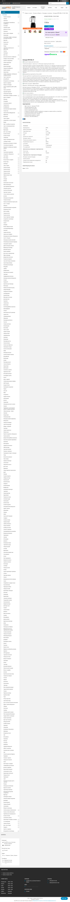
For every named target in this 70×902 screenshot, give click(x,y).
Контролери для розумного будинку (10, 241)
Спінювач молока (7, 520)
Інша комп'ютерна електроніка (9, 261)
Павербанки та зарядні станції (9, 583)
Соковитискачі (6, 105)
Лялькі (5, 150)
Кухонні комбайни (7, 251)
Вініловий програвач (7, 666)
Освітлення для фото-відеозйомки (10, 439)
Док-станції (6, 466)
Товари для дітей (7, 171)
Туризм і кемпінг (7, 508)
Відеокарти (6, 468)
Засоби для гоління (7, 527)
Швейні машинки (7, 70)
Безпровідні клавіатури (8, 489)
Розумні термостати (7, 430)
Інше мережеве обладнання (9, 186)
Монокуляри (6, 339)
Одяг (4, 752)
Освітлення (6, 708)
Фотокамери (6, 358)
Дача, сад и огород (7, 131)
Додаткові (5, 40)
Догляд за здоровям (7, 767)
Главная (28, 7)
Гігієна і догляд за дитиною (9, 194)
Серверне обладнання (8, 746)
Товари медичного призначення (10, 470)
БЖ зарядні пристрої (7, 373)
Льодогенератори (7, 493)
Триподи (5, 512)
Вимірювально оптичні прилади (10, 579)
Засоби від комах (7, 723)
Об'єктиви (5, 592)
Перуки (5, 388)
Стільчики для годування (8, 145)
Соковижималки (7, 335)
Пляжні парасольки (7, 62)
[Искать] (67, 3)
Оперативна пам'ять (7, 464)
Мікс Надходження (7, 558)
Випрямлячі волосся (7, 560)
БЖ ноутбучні (6, 736)
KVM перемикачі (7, 652)
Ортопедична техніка (7, 641)
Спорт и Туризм (6, 118)
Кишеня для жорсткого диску (9, 287)
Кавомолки (6, 441)
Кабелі (5, 514)
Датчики (5, 196)
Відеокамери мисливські (8, 773)
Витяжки (5, 180)
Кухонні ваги (6, 42)
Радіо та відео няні (7, 77)
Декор (5, 623)
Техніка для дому (7, 167)
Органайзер (6, 327)
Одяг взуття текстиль (7, 719)
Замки (5, 581)
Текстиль (5, 51)
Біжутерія (5, 413)
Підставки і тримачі (7, 192)
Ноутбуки (5, 710)
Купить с (46, 29)
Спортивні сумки (7, 27)
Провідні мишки (7, 521)
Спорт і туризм (6, 165)
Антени (5, 556)
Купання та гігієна (7, 29)
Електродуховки (7, 293)
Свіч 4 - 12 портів (7, 203)
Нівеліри (5, 537)
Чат (65, 898)
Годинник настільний (8, 654)
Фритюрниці (6, 129)
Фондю (5, 122)
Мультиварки (6, 637)
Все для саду (6, 161)
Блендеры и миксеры (47, 13)
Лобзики (5, 679)
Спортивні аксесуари (8, 598)
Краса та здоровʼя (7, 97)
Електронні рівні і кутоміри (9, 750)
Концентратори (6, 295)
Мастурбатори (6, 356)
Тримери (5, 474)
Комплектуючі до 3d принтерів (9, 312)
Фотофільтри (6, 487)
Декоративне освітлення (8, 257)
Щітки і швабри (6, 211)
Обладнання (6, 420)
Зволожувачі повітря (7, 796)
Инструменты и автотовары (9, 81)
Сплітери (5, 548)
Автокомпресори (7, 485)
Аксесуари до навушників (8, 198)
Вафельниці (6, 114)
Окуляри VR (6, 282)
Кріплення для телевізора (8, 283)
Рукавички (6, 31)
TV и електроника (7, 821)
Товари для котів (7, 567)
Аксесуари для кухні (7, 352)
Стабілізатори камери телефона (10, 381)
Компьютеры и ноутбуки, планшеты (10, 95)
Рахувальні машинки (8, 259)
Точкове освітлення (7, 324)
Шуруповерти (6, 495)
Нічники (5, 280)
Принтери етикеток (7, 575)
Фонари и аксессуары (8, 808)
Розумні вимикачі (7, 525)
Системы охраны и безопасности (10, 810)
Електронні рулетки (7, 188)
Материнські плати (7, 209)
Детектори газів (7, 605)
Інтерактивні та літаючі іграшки (10, 120)
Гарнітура (5, 664)
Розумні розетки (7, 436)
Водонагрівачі (6, 64)
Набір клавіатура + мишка (9, 411)
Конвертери (6, 594)
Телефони (5, 518)
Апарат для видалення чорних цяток (10, 201)
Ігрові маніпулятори (7, 424)
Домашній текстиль (7, 249)
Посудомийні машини (8, 600)
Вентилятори (6, 304)
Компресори (6, 35)
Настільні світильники (8, 190)
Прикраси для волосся (8, 445)
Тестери (5, 569)
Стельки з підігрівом (7, 529)
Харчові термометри (7, 717)
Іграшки (5, 607)
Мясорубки (6, 266)
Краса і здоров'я (7, 379)
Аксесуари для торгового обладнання (11, 236)
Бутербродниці (6, 107)
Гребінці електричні (7, 523)
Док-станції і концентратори (9, 253)
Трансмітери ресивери (8, 262)
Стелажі (5, 573)
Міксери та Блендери (7, 84)
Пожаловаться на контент (38, 900)
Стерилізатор (6, 303)
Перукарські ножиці (7, 586)
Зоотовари (6, 163)
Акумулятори (6, 72)
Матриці (5, 784)
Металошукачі (6, 443)
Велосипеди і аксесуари (8, 590)
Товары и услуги (28, 13)
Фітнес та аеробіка (7, 670)
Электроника (6, 806)
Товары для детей (7, 804)
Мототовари (6, 285)
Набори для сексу (7, 478)
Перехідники (6, 535)
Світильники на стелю (8, 771)
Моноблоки (6, 744)
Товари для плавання (8, 759)
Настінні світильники (8, 348)
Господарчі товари (7, 141)
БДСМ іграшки (6, 383)
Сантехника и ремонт (8, 103)
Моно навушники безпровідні (9, 714)
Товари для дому (7, 173)
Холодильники (6, 220)
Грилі (5, 778)
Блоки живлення (7, 602)
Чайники (5, 18)
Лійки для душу (6, 447)
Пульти (5, 377)
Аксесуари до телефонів (8, 626)
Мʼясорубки (6, 101)
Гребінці (5, 268)
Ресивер (5, 615)
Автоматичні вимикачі (8, 457)
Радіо (5, 696)
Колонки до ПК (6, 479)
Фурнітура (5, 794)
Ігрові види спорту (7, 700)
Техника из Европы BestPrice (8, 873)
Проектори (6, 725)
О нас (56, 7)
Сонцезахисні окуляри (8, 93)
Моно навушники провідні (8, 687)
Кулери (5, 360)
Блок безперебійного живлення (9, 306)
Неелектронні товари (7, 346)
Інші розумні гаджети (8, 243)
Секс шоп (5, 390)
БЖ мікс (5, 400)
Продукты (5, 827)
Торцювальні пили (7, 371)
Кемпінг (5, 177)
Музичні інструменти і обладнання (10, 434)
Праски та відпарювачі (8, 60)
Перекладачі (6, 777)
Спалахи (5, 677)
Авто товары (6, 157)
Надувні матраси (7, 396)
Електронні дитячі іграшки (8, 712)
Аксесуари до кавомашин (8, 785)
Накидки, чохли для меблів (9, 58)
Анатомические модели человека (10, 108)
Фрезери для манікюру (8, 247)
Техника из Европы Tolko (7, 874)
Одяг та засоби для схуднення (9, 124)
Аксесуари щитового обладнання (10, 278)
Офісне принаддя (7, 255)
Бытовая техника (7, 133)
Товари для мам (7, 213)
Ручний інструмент (7, 476)
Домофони (6, 639)
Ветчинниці (6, 116)
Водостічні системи (7, 787)
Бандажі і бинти (7, 385)
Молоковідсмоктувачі (8, 635)
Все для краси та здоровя (8, 159)
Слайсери (5, 565)
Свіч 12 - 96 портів (7, 238)
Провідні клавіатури (7, 460)
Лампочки (5, 230)
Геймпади (5, 685)
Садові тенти (6, 314)
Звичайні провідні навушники (9, 798)
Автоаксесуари (6, 325)
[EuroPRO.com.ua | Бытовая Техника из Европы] (6, 8)
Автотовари (6, 563)
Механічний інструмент (8, 769)
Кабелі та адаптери (7, 748)
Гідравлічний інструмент (8, 689)
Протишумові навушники (8, 387)
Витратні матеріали (7, 658)
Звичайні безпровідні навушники (10, 207)
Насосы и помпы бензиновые (9, 812)
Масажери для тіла (7, 341)
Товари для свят (7, 775)
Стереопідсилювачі (7, 316)
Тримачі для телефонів (8, 234)
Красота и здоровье (7, 82)
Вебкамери (6, 731)
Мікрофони (6, 756)
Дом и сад (5, 54)
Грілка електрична (7, 364)
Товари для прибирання (8, 68)
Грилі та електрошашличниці (9, 126)
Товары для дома (7, 823)
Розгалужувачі (6, 554)
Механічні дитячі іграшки (8, 668)
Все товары (35, 7)
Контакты (50, 7)
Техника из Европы (37, 13)
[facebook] (23, 119)
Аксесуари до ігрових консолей (9, 240)
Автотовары (6, 128)
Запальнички (6, 683)
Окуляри (5, 406)
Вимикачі (5, 611)
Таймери (5, 706)
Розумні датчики (7, 215)
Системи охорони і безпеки (9, 354)
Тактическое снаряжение (8, 152)
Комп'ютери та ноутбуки (8, 763)
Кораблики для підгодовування (9, 813)
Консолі (5, 643)
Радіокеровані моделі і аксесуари (10, 453)
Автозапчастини (7, 481)
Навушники (6, 727)
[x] (24, 119)
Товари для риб (6, 333)
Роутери (5, 691)
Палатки (5, 322)
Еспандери (6, 25)
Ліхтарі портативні (7, 698)
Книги (5, 761)
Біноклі (5, 662)
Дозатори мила (6, 299)
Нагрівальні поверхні (8, 675)
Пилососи (5, 645)
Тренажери (6, 660)
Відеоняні (5, 651)
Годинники (6, 491)
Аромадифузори (7, 308)
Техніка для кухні (7, 169)
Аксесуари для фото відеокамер (10, 418)
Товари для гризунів (7, 633)
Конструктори (6, 398)
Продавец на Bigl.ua (35, 899)
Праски (5, 222)
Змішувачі (5, 483)
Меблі (5, 392)
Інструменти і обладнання (8, 154)
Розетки (5, 577)
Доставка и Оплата (43, 8)
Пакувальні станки (7, 497)
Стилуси (5, 310)
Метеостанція (6, 432)
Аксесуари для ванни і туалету (9, 404)
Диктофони (6, 800)
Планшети (5, 742)
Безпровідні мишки (7, 542)
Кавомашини (6, 500)
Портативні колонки (7, 449)
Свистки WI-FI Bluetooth (8, 516)
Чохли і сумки (6, 329)
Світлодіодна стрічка (7, 375)
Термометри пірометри (8, 789)
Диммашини (6, 367)
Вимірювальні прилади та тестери (10, 143)
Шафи (5, 350)
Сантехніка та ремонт (8, 369)
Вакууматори (6, 415)
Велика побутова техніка (8, 226)
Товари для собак (7, 588)
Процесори (6, 738)
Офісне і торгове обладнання (9, 704)
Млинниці (5, 99)
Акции (62, 7)
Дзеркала (5, 541)
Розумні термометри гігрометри (10, 571)
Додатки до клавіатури (8, 621)
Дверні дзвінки (6, 619)
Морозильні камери (7, 693)
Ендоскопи (6, 301)
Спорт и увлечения (7, 89)
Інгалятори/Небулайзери (8, 228)
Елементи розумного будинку (9, 754)
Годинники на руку (7, 544)
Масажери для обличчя (8, 320)
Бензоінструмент (7, 802)
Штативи (5, 672)
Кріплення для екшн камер (9, 673)
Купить (49, 26)
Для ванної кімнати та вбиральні (10, 56)
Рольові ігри (6, 110)
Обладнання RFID (7, 721)
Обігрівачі (5, 205)
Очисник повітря (7, 343)
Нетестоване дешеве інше (8, 552)
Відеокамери (6, 596)
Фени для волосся (7, 613)
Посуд (5, 455)
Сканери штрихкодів (7, 631)
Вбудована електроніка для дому (10, 649)
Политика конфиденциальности (50, 900)
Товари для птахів (7, 656)
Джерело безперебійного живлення (10, 437)
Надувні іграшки (7, 331)
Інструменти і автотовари (8, 219)
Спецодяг (5, 178)
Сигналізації (6, 462)
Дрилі (5, 472)
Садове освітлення (7, 232)
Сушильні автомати (7, 562)
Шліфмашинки (6, 270)
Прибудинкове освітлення (8, 276)
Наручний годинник (7, 91)
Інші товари (6, 156)
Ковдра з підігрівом (7, 426)
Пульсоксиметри (7, 584)
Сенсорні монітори (7, 199)
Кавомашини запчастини (8, 182)
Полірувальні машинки (8, 291)
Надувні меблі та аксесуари (9, 715)
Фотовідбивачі (6, 617)
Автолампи (6, 681)
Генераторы (6, 137)
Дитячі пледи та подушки (8, 33)
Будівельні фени (7, 694)
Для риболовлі (6, 79)
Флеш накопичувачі (7, 184)
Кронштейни (6, 510)
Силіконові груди (7, 499)
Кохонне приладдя (7, 66)
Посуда (5, 46)
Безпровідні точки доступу (8, 729)
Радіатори (5, 428)
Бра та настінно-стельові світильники (11, 702)
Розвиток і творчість (7, 757)
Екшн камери (6, 458)
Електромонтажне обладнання (9, 506)
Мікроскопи (6, 318)
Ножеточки (6, 20)
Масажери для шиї (7, 362)
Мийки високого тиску (8, 175)
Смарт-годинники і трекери (9, 217)
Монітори (5, 740)
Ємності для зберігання (8, 345)
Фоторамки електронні (8, 533)
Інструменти (6, 394)
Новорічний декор (7, 289)
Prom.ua (41, 898)
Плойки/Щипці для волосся (9, 765)
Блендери (5, 224)
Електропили (6, 625)
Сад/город (5, 274)
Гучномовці (6, 44)
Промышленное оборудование (9, 112)
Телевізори (6, 53)
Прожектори (6, 402)
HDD (4, 735)
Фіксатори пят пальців (8, 297)
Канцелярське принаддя (8, 264)
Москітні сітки (6, 647)
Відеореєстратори (7, 604)
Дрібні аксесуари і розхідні (9, 245)
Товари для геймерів (7, 422)
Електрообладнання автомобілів (10, 531)
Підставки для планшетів (8, 272)
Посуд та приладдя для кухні (9, 139)
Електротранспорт (7, 416)
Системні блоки (6, 609)
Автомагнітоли (6, 502)
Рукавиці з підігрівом (8, 451)
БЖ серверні (6, 539)
